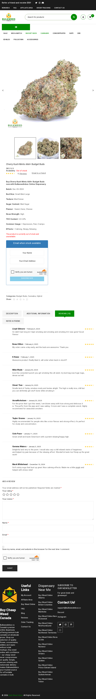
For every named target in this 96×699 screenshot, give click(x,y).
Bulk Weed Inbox (16, 695)
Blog (23, 613)
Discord (61, 612)
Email (5, 535)
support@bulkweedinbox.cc (69, 608)
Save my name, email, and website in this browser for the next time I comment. (36, 549)
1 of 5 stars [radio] (3, 494)
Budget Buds (21, 296)
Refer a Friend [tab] (13, 321)
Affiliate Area (26, 8)
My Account (26, 595)
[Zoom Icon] (48, 90)
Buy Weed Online (28, 604)
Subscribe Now (27, 278)
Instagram (62, 617)
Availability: (10, 171)
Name (5, 523)
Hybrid (39, 296)
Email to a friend (39, 173)
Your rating (7, 491)
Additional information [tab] (38, 313)
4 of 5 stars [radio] (14, 494)
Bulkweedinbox (12, 667)
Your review (8, 499)
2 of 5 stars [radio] (7, 494)
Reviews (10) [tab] (64, 313)
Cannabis (32, 296)
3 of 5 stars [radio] (11, 494)
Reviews (22, 174)
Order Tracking (43, 8)
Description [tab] (12, 313)
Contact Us (59, 8)
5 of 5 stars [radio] (18, 494)
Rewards (6, 8)
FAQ (14, 8)
